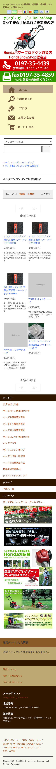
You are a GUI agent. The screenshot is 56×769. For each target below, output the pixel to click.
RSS (5, 751)
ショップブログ (22, 108)
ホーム (22, 89)
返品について (9, 744)
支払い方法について (12, 740)
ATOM (12, 751)
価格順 (22, 194)
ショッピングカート (22, 127)
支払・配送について (22, 99)
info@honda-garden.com (15, 697)
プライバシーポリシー (13, 747)
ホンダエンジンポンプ (23, 162)
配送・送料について (32, 740)
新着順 (31, 194)
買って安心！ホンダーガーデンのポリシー (23, 502)
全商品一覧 (8, 489)
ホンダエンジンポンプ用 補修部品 (21, 166)
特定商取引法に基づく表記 (29, 744)
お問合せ (22, 117)
